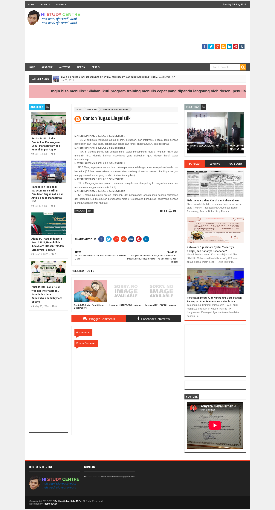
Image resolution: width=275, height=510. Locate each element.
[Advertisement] (178, 37)
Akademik (47, 67)
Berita (81, 67)
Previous (189, 134)
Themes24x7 (50, 504)
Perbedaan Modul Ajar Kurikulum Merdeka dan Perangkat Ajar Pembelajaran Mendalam (214, 299)
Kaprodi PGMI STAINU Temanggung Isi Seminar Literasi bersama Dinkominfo (211, 147)
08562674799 (94, 477)
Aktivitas (65, 67)
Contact (61, 4)
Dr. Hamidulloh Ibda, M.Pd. (68, 501)
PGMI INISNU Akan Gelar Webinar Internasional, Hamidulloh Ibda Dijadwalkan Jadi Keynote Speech (46, 294)
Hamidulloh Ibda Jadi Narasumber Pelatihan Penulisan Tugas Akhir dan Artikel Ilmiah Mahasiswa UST (118, 77)
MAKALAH (92, 109)
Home (31, 4)
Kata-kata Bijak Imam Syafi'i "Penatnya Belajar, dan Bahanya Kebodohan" (210, 249)
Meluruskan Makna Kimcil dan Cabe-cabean (213, 200)
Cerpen (96, 67)
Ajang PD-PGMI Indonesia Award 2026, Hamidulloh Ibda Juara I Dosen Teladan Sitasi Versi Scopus (47, 244)
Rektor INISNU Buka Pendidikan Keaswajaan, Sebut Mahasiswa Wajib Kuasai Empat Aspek (45, 143)
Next (241, 134)
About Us (45, 4)
